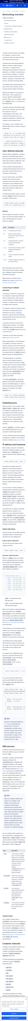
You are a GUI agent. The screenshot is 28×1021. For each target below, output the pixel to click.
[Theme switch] (25, 5)
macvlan (5, 259)
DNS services (7, 37)
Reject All (14, 1013)
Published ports (8, 29)
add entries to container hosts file (16, 934)
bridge (4, 230)
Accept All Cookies (14, 1018)
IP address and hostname (10, 32)
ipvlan (4, 254)
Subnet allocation (9, 34)
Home (3, 11)
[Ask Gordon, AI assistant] (17, 5)
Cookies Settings (14, 1009)
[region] (14, 1009)
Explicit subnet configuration (10, 540)
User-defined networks (10, 20)
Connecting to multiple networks (13, 26)
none (4, 240)
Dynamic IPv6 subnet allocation (13, 622)
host (4, 234)
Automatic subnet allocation (10, 555)
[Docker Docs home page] (9, 5)
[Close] (26, 999)
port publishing (21, 440)
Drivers (6, 23)
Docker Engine (15, 11)
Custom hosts (8, 40)
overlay (5, 247)
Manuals (8, 11)
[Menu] (3, 5)
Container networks (9, 43)
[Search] (21, 5)
